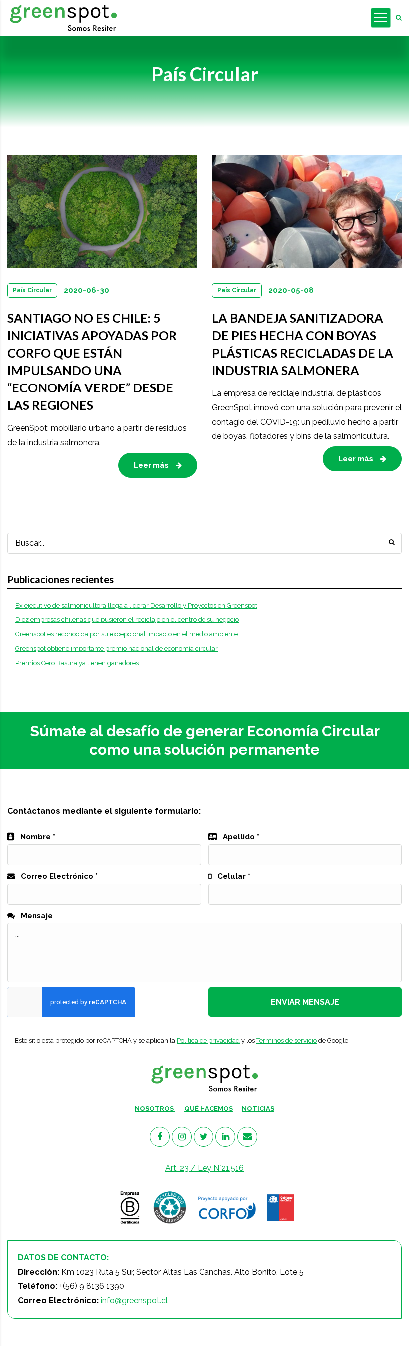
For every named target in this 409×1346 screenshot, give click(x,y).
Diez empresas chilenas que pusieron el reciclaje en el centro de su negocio (127, 619)
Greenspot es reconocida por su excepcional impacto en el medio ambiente (126, 634)
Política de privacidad (208, 1040)
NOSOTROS (155, 1108)
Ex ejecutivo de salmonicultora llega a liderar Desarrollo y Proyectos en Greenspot (136, 605)
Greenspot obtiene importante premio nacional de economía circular (116, 648)
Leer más (152, 465)
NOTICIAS (258, 1108)
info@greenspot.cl (134, 1300)
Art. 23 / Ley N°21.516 (204, 1168)
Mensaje (36, 915)
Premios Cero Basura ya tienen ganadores (77, 663)
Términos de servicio (286, 1040)
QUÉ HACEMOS (208, 1108)
